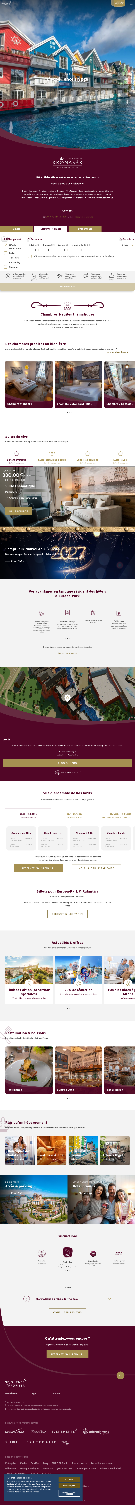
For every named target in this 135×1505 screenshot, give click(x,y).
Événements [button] (85, 228)
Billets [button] (16, 228)
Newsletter (11, 1393)
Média (23, 1463)
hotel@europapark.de (84, 217)
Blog (45, 1463)
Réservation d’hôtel (110, 1468)
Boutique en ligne (29, 1468)
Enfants (47, 245)
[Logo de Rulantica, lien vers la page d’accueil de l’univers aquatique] (38, 1431)
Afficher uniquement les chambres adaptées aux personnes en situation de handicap (73, 256)
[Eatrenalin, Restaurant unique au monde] (41, 1442)
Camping (13, 267)
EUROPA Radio (60, 1463)
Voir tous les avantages (67, 653)
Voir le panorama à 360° (71, 772)
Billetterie (10, 1468)
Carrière (35, 1463)
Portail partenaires (86, 1468)
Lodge (12, 253)
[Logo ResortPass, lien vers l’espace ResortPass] (65, 1442)
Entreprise (10, 1463)
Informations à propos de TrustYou (56, 1299)
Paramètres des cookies (69, 1493)
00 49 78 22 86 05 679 (56, 217)
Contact (56, 1393)
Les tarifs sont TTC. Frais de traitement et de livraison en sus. (33, 1405)
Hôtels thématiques (15, 247)
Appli (34, 1393)
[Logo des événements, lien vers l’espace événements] (64, 1431)
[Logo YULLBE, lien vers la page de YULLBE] (13, 1442)
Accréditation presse (102, 1463)
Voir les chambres (116, 352)
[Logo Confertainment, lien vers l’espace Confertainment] (96, 1431)
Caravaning (14, 262)
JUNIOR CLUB (65, 1468)
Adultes (33, 245)
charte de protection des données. (27, 1492)
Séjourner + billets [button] (50, 228)
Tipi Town (14, 257)
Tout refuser (69, 1486)
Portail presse (79, 1463)
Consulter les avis (67, 1312)
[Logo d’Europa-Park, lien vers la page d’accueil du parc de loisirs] (15, 1431)
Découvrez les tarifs (68, 914)
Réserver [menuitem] (119, 3)
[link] (120, 1375)
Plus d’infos (18, 511)
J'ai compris (69, 1479)
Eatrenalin (47, 1468)
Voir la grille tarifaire (96, 868)
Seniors (61, 245)
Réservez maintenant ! (38, 868)
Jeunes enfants (79, 245)
